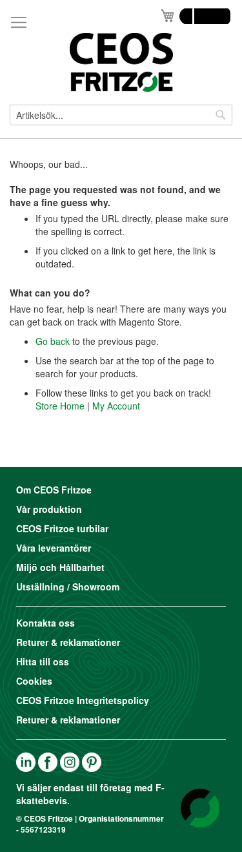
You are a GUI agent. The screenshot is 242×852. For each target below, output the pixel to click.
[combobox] (121, 115)
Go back (52, 341)
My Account (116, 405)
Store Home (60, 405)
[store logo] (121, 62)
